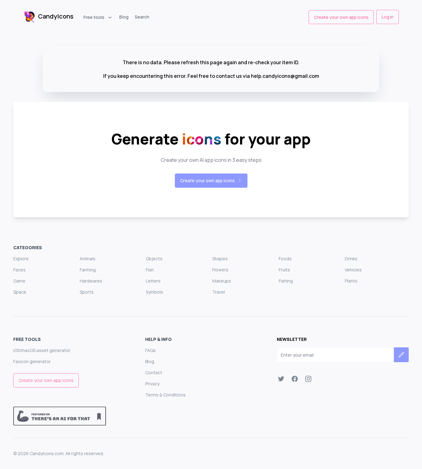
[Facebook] (294, 379)
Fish (150, 270)
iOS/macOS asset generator (41, 350)
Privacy (152, 384)
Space (19, 292)
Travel (218, 292)
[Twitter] (281, 379)
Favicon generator (32, 361)
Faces (19, 270)
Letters (153, 281)
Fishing (286, 281)
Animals (87, 259)
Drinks (351, 259)
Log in (388, 17)
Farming (88, 270)
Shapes (220, 259)
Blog (124, 17)
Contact (153, 372)
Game (19, 281)
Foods (285, 259)
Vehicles (353, 270)
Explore (21, 259)
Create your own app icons (341, 17)
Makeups (221, 281)
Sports (87, 292)
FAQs (150, 350)
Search (142, 17)
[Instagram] (308, 379)
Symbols (154, 292)
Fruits (284, 270)
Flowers (220, 270)
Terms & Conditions (165, 395)
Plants (351, 281)
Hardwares (91, 281)
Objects (154, 259)
